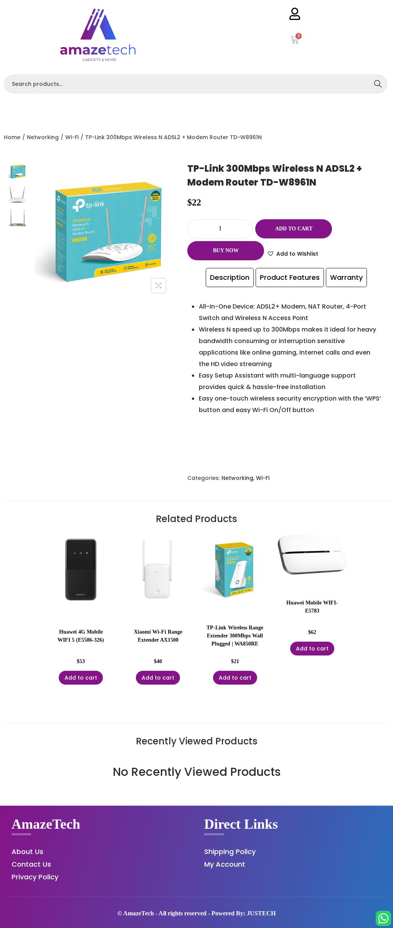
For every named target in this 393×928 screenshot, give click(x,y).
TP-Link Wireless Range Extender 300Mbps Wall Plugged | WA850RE (234, 636)
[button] (292, 253)
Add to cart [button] (80, 678)
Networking (43, 137)
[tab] (230, 277)
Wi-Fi (72, 137)
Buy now (226, 250)
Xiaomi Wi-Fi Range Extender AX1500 (158, 636)
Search (378, 85)
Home (12, 137)
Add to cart (293, 229)
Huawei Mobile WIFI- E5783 (312, 607)
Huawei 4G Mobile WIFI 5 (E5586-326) (81, 636)
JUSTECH (261, 913)
